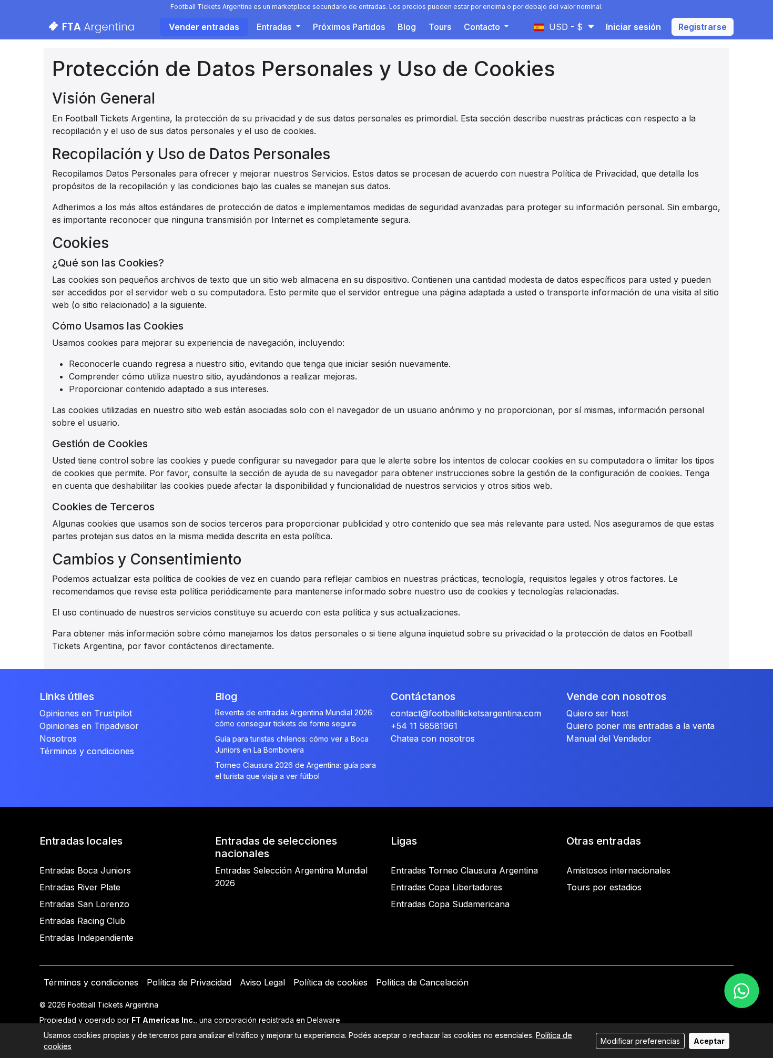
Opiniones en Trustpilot (85, 713)
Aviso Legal (262, 982)
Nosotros (58, 738)
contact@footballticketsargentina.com (466, 713)
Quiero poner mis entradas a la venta (640, 726)
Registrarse (702, 27)
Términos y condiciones (86, 751)
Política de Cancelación (422, 982)
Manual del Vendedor (609, 738)
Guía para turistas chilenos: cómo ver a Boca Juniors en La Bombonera (292, 744)
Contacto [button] (483, 27)
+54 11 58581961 (424, 726)
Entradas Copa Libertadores (446, 887)
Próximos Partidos (349, 27)
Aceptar (709, 1040)
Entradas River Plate (79, 887)
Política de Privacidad (189, 982)
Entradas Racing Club (82, 921)
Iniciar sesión (633, 27)
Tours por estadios (604, 887)
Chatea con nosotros (433, 738)
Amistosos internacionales (618, 870)
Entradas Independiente (86, 937)
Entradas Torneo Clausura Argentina (464, 870)
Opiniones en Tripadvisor (89, 726)
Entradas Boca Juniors (85, 870)
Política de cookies (330, 982)
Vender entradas (204, 27)
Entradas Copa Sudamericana (450, 904)
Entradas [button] (275, 27)
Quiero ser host (597, 713)
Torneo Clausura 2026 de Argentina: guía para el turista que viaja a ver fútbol (295, 770)
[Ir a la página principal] (88, 26)
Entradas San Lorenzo (84, 904)
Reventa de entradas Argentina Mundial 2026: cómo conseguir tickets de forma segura (294, 718)
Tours (440, 27)
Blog (407, 27)
